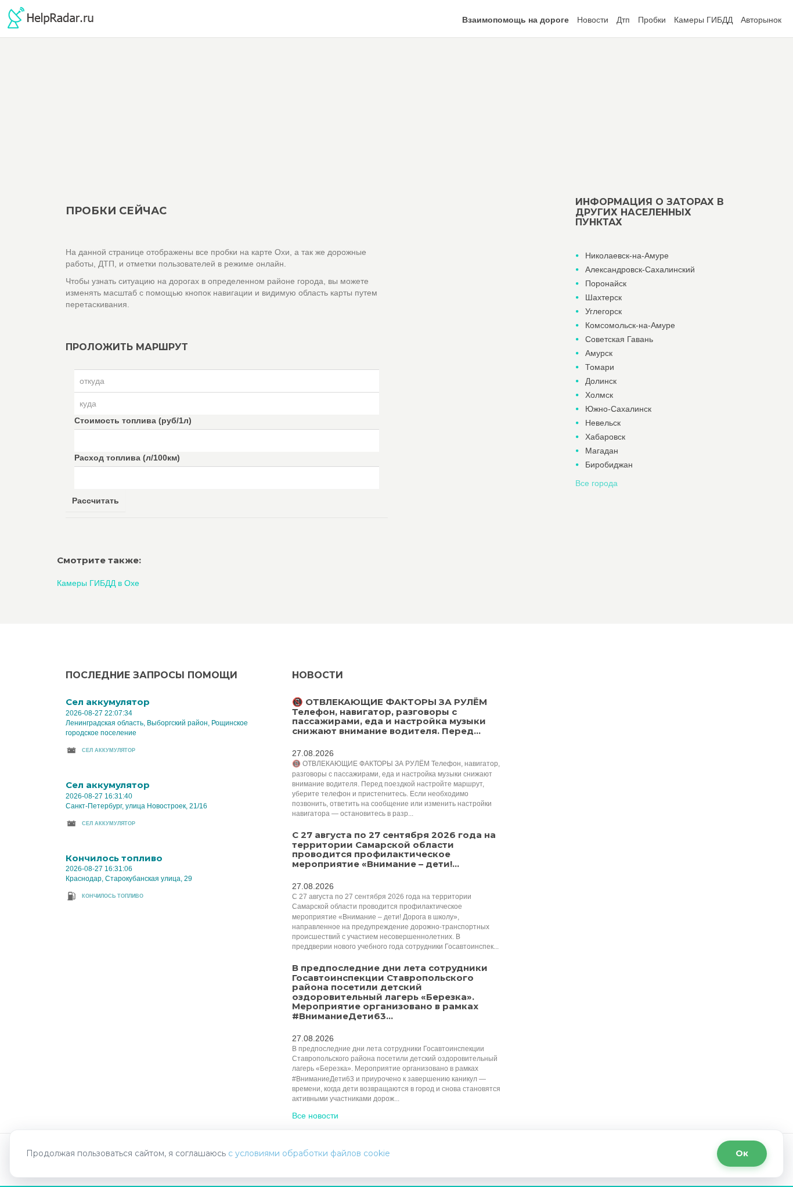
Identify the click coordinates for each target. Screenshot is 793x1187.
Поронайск (605, 283)
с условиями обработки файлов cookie (309, 1153)
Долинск (601, 381)
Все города (596, 483)
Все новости (315, 1115)
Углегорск (603, 311)
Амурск (598, 353)
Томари (599, 367)
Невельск (603, 422)
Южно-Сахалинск (618, 408)
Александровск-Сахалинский (640, 269)
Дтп (623, 19)
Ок (742, 1153)
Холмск (599, 395)
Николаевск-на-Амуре (627, 255)
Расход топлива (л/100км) (127, 457)
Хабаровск (605, 436)
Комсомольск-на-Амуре (630, 325)
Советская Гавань (619, 339)
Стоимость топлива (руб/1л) (133, 420)
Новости (592, 19)
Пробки (652, 19)
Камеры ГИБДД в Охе (98, 583)
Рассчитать (95, 500)
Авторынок (761, 19)
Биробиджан (609, 464)
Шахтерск (603, 297)
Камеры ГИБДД (703, 19)
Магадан (601, 450)
